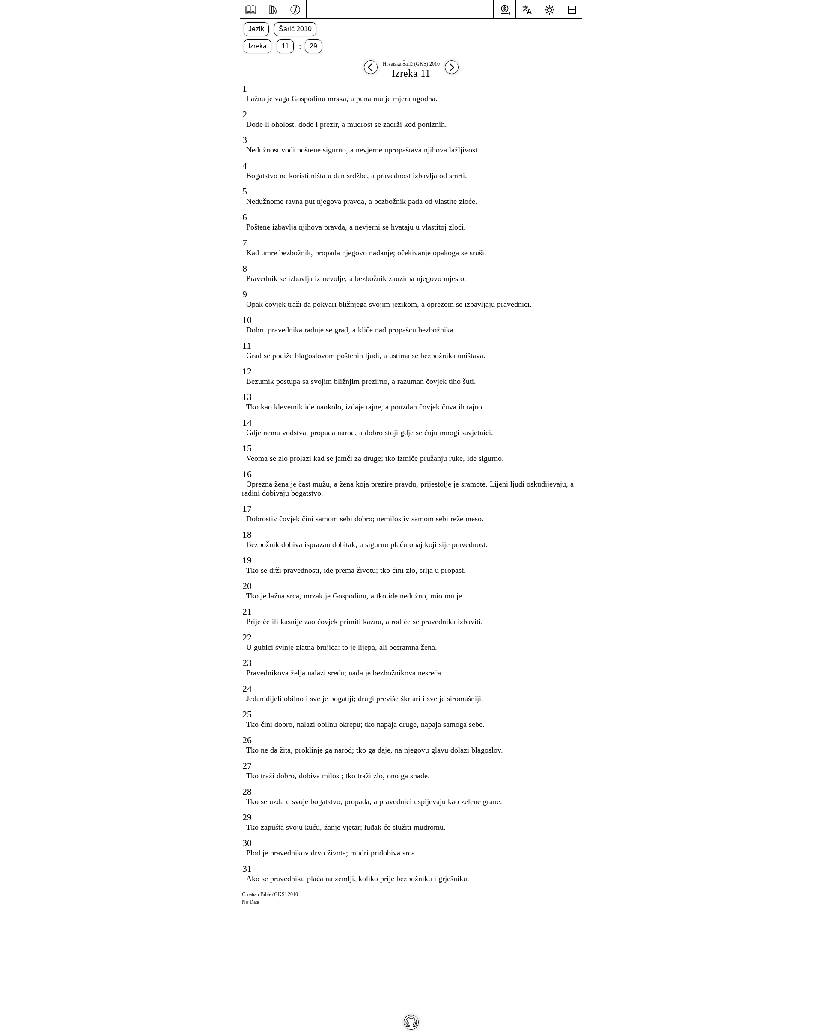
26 (247, 740)
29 (313, 46)
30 (247, 842)
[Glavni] (250, 9)
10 (247, 319)
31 (247, 868)
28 (247, 791)
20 (247, 585)
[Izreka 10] (370, 71)
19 (247, 560)
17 (247, 508)
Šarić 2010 (295, 29)
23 (247, 662)
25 (247, 714)
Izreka (257, 46)
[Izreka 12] (451, 71)
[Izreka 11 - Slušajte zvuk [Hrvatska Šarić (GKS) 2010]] (411, 1022)
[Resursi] (273, 8)
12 (247, 371)
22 (247, 637)
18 (247, 534)
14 (247, 422)
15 (247, 448)
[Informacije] (295, 8)
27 (247, 765)
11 (285, 46)
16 (247, 474)
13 (247, 396)
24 (247, 688)
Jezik (256, 29)
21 (247, 611)
